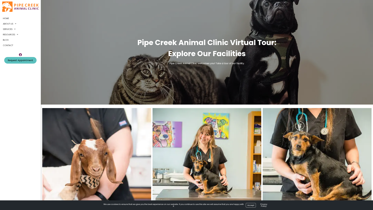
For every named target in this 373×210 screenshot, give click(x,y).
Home (6, 18)
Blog (6, 39)
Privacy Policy (263, 205)
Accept (250, 205)
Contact (8, 45)
